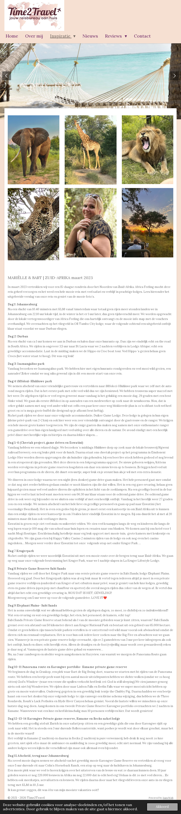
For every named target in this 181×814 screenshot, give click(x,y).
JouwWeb (168, 797)
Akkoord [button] (162, 807)
